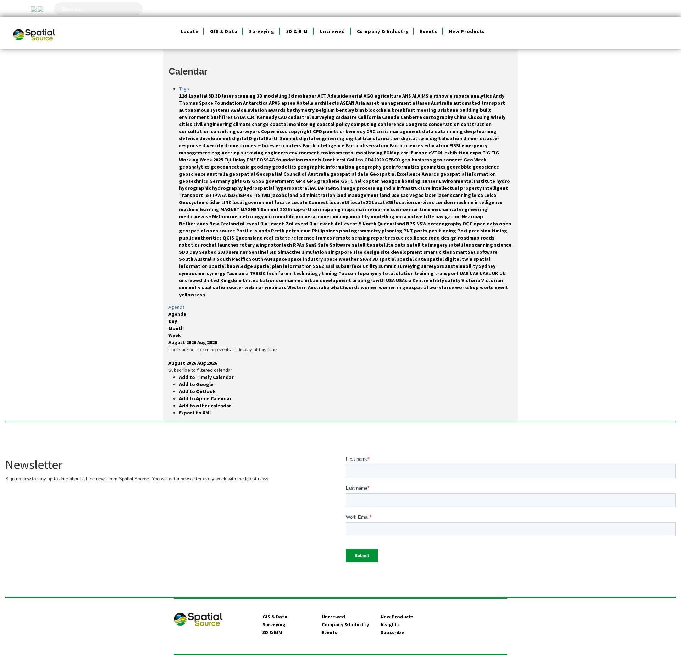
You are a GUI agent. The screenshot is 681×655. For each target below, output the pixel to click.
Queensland (249, 238)
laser (431, 195)
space (280, 259)
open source (221, 230)
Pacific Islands (253, 230)
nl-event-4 (326, 223)
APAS (275, 103)
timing (330, 273)
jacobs (279, 195)
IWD (266, 195)
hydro (503, 181)
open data (486, 223)
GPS (311, 181)
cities (186, 124)
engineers (277, 152)
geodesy (261, 167)
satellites (460, 245)
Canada (391, 117)
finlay (239, 159)
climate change (251, 124)
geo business (417, 159)
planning (392, 230)
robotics (190, 245)
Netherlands (194, 223)
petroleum (299, 230)
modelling (383, 216)
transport (447, 273)
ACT (322, 96)
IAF (322, 188)
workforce (442, 287)
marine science (391, 209)
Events (428, 31)
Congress (416, 124)
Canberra (411, 117)
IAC (314, 188)
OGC (468, 223)
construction (476, 124)
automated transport (479, 103)
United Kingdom (223, 280)
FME (252, 159)
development (215, 138)
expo (476, 152)
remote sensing (352, 238)
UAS (465, 273)
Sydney (487, 266)
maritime (420, 209)
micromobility (282, 216)
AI (414, 96)
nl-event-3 (301, 223)
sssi (331, 266)
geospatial (242, 174)
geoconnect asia (231, 167)
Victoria (471, 280)
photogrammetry (360, 230)
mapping (331, 209)
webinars (276, 287)
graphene (329, 181)
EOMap (392, 152)
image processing (362, 188)
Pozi (463, 230)
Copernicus (274, 131)
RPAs (299, 245)
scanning (483, 245)
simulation (315, 252)
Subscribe (392, 632)
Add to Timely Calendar (206, 377)
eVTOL (436, 152)
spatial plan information (283, 266)
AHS (407, 96)
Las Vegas (412, 195)
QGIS (229, 238)
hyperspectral (292, 188)
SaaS (311, 245)
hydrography (228, 188)
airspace (460, 96)
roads (487, 238)
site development (402, 252)
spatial (388, 259)
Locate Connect (310, 202)
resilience (416, 238)
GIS (247, 181)
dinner (471, 138)
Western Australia (308, 287)
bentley (345, 110)
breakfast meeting (414, 110)
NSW (421, 223)
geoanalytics (195, 167)
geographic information (326, 167)
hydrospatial (259, 188)
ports (421, 230)
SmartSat (465, 252)
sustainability (462, 266)
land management (358, 195)
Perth (278, 230)
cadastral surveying (312, 117)
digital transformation (373, 138)
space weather (342, 259)
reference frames (312, 238)
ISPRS (246, 195)
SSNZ (319, 266)
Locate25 (383, 202)
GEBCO (393, 159)
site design (367, 252)
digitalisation (446, 138)
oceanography (445, 223)
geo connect (448, 159)
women (370, 287)
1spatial (198, 96)
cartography (438, 117)
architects (327, 103)
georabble (459, 167)
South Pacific (233, 259)
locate (283, 202)
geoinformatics (401, 167)
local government (253, 202)
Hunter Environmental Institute (458, 181)
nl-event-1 (252, 223)
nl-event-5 (350, 223)
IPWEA (220, 195)
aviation (258, 110)
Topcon (347, 273)
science (502, 245)
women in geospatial (404, 287)
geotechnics (194, 181)
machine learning (199, 209)
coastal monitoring (293, 124)
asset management (389, 103)
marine (364, 209)
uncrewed (191, 280)
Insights (390, 624)
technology (308, 273)
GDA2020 (374, 159)
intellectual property (457, 188)
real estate (277, 238)
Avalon (239, 110)
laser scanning (454, 195)
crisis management (399, 131)
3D (212, 96)
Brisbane (448, 110)
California (370, 117)
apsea (289, 103)
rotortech (280, 245)
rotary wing (253, 245)
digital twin (415, 138)
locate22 (361, 202)
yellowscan (192, 294)
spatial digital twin (450, 259)
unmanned (292, 280)
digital (240, 138)
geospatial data (350, 174)
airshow (439, 96)
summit (387, 266)
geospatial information (468, 174)
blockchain (378, 110)
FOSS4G (266, 159)
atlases (422, 103)
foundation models (299, 159)
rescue (396, 238)
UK (495, 273)
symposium (193, 273)
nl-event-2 (277, 223)
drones (248, 145)
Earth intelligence (324, 145)
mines (325, 216)
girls (237, 181)
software (487, 252)
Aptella (306, 103)
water (236, 287)
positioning (442, 230)
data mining (449, 131)
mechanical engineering (459, 209)
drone (231, 145)
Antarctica (256, 103)
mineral (308, 216)
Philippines (325, 230)
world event (494, 287)
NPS (411, 223)
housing (411, 181)
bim (360, 110)
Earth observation (367, 145)
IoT (208, 195)
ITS (257, 195)
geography (368, 167)
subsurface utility (357, 266)
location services (414, 202)
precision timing (488, 230)
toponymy (369, 273)
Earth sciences (406, 145)
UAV (475, 273)
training (425, 273)
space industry (306, 259)
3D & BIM (297, 31)
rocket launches (220, 245)
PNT (408, 230)
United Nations (261, 280)
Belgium (326, 110)
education (436, 145)
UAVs (486, 273)
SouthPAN (261, 259)
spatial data (412, 259)
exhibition (457, 152)
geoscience (485, 167)
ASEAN (347, 103)
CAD (283, 117)
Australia (442, 103)
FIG (486, 152)
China (461, 117)
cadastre (347, 117)
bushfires (222, 117)
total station (398, 273)
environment (304, 152)
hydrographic (195, 188)
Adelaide (338, 96)
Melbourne (225, 216)
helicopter (367, 181)
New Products (467, 31)
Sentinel (259, 252)
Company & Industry (383, 31)
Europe (419, 152)
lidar (215, 202)
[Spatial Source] (34, 26)
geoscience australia (204, 174)
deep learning (480, 131)
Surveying (261, 31)
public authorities (201, 238)
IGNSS (333, 188)
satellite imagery (427, 245)
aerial (356, 96)
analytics (482, 96)
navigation (448, 216)
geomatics (433, 167)
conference (391, 124)
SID (273, 252)
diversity (213, 145)
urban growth (369, 280)
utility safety (445, 280)
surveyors (433, 266)
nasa (401, 216)
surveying (409, 266)
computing (364, 124)
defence (189, 138)
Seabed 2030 (214, 252)
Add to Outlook (197, 391)
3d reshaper (302, 96)
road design (443, 238)
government (280, 181)
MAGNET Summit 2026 (265, 209)
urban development (328, 280)
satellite (362, 245)
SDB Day (189, 252)
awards (277, 110)
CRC (371, 131)
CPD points (326, 131)
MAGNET (230, 209)
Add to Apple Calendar (205, 398)
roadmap (469, 238)
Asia (360, 103)
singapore (340, 252)
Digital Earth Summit (274, 138)
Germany (220, 181)
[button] (200, 370)
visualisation (213, 287)
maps (349, 209)
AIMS (423, 96)
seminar (239, 252)
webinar (254, 287)
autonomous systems (205, 110)
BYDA (240, 117)
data (428, 131)
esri (406, 152)
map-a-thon (305, 209)
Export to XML (195, 412)
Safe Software (335, 245)
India (390, 188)
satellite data (390, 245)
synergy (216, 273)
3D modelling (272, 96)
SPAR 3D (369, 259)
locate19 (339, 202)
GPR (300, 181)
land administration (312, 195)
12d (183, 96)
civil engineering (213, 124)
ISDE (233, 195)
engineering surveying (238, 152)
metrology (251, 216)
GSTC (347, 181)
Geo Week (475, 159)
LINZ (226, 202)
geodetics (284, 167)
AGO (369, 96)
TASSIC (258, 273)
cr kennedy (353, 131)
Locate (189, 31)
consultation (195, 131)
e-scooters (289, 145)
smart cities (438, 252)
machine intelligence (478, 202)
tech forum (280, 273)
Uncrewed (332, 31)
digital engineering (322, 138)
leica (478, 195)
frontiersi (334, 159)
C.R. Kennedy (262, 117)
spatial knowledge (231, 266)
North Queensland (384, 223)
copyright (300, 131)
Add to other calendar (205, 405)
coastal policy (334, 124)
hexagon (391, 181)
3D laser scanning (236, 96)
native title (421, 216)
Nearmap (472, 216)
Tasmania (238, 273)
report (379, 238)
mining (341, 216)
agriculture (388, 96)
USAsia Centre (413, 280)
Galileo (355, 159)
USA (391, 280)
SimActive (290, 252)
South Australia (198, 259)
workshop (467, 287)
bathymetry (301, 110)
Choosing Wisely (486, 117)
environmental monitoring (352, 152)
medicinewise (195, 216)
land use (390, 195)
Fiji (228, 159)
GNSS (258, 181)
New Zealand (224, 223)
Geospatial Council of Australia (293, 174)
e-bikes (266, 145)
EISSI (455, 145)
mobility (360, 216)
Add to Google (196, 384)
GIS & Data (223, 31)
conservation (444, 124)
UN (502, 273)
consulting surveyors (236, 131)
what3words (345, 287)
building (469, 110)
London (444, 202)
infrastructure (414, 188)
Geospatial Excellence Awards (405, 174)
